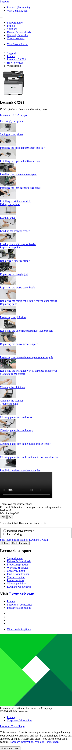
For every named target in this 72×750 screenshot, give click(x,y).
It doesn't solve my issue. (20, 530)
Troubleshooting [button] (9, 403)
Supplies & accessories (19, 604)
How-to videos (15, 62)
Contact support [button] (15, 38)
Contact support (20, 543)
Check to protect (16, 577)
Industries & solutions (19, 607)
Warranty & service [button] (17, 35)
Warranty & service (17, 567)
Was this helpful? (9, 513)
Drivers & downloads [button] (19, 32)
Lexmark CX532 (16, 59)
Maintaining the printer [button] (12, 373)
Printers (11, 56)
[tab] (36, 121)
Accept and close (10, 748)
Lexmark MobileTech (19, 586)
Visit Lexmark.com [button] (17, 10)
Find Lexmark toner (18, 574)
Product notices (15, 580)
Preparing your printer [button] (12, 121)
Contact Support (16, 570)
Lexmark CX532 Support (14, 115)
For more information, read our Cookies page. (35, 741)
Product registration (17, 564)
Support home (15, 558)
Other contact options (19, 629)
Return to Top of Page (12, 726)
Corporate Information (19, 720)
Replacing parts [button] (8, 303)
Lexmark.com (21, 594)
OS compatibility (16, 583)
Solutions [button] (12, 28)
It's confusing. (14, 534)
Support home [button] (15, 22)
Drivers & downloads (19, 561)
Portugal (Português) (18, 7)
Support (11, 53)
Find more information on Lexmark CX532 (24, 539)
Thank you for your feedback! (16, 503)
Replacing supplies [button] (10, 247)
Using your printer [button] (10, 204)
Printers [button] (11, 25)
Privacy (11, 717)
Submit (5, 543)
